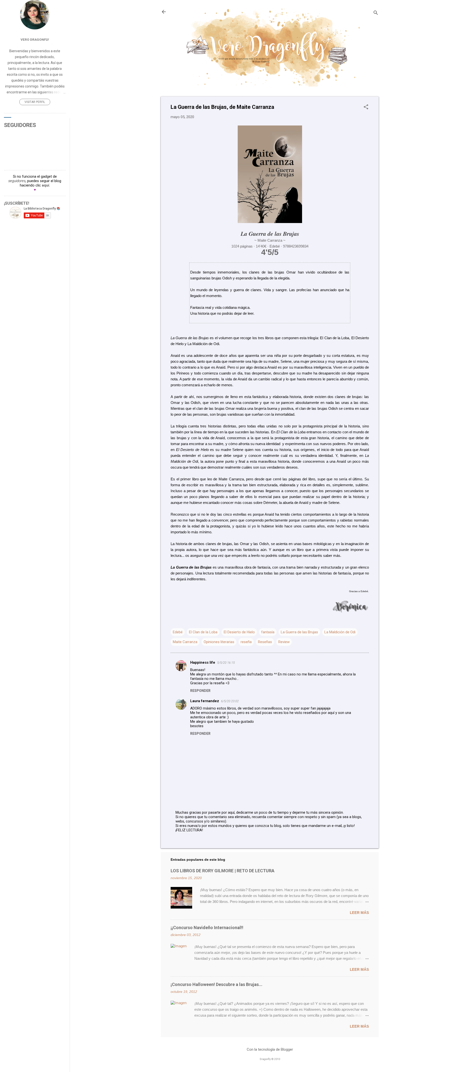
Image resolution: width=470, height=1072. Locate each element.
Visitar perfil (34, 102)
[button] (366, 107)
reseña (246, 642)
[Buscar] (376, 13)
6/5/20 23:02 (230, 701)
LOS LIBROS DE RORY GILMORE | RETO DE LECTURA (222, 870)
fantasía (267, 632)
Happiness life (202, 662)
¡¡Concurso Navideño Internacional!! (207, 927)
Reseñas (265, 642)
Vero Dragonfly (35, 39)
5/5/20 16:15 (226, 662)
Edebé (178, 632)
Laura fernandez (204, 701)
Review (284, 642)
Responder (200, 691)
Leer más (359, 912)
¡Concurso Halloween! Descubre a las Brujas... (216, 984)
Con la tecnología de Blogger (270, 1049)
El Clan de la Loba (203, 632)
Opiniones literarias (219, 642)
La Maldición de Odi (339, 632)
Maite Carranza (185, 642)
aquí (45, 185)
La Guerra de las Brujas (299, 632)
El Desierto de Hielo (239, 632)
